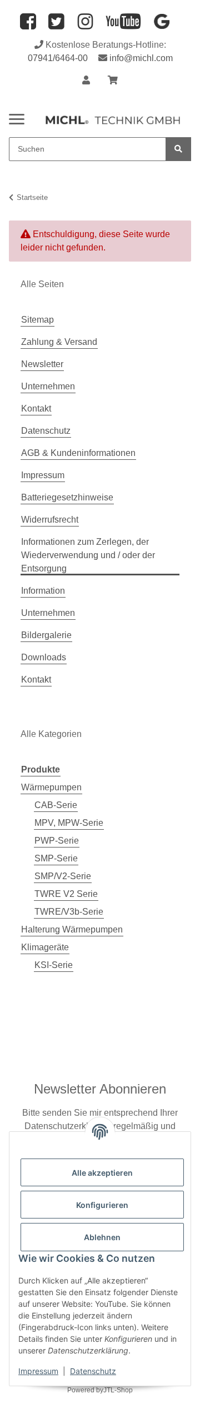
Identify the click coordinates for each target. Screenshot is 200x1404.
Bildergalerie (46, 635)
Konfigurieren (102, 1205)
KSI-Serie (53, 965)
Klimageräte (45, 947)
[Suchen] (178, 149)
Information (43, 590)
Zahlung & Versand (59, 342)
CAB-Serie (55, 805)
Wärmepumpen (51, 787)
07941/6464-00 (58, 58)
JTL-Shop (118, 1390)
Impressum (38, 1371)
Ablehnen (102, 1237)
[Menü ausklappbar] (16, 115)
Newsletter (42, 364)
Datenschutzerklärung (67, 1126)
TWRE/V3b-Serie (68, 911)
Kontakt (36, 408)
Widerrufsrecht (49, 519)
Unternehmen (48, 386)
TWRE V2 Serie (66, 894)
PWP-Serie (56, 840)
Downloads (43, 657)
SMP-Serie (56, 858)
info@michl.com (141, 58)
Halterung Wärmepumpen (72, 929)
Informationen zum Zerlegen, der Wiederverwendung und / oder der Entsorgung (88, 555)
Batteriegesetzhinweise (67, 497)
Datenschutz (93, 1371)
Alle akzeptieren (102, 1172)
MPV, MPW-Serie (68, 823)
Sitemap (37, 319)
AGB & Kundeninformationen (78, 453)
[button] (86, 80)
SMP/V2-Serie (62, 876)
